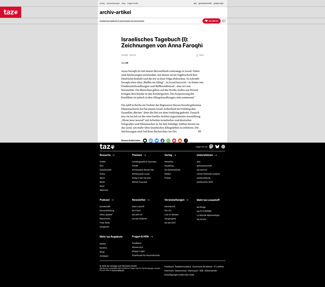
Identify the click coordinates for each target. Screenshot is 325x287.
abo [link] (195, 3)
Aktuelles (168, 161)
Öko (101, 165)
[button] (224, 21)
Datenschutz (181, 270)
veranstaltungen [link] (113, 3)
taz (107, 146)
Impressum (193, 270)
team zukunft (138, 206)
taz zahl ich (202, 169)
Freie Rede (105, 222)
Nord (102, 186)
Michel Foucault (139, 182)
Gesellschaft (105, 169)
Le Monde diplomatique (208, 215)
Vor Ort (167, 210)
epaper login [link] (218, 3)
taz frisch (136, 210)
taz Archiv (201, 219)
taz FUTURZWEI (204, 211)
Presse (167, 178)
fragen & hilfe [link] (132, 3)
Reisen (103, 243)
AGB (201, 270)
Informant (169, 270)
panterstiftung (203, 178)
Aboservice (137, 247)
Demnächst (169, 206)
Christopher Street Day (143, 169)
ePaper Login (138, 251)
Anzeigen (104, 256)
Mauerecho (105, 218)
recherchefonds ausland (208, 174)
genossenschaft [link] (205, 3)
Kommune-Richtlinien (202, 266)
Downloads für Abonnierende (146, 255)
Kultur (102, 174)
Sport (102, 178)
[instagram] (223, 148)
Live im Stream (171, 214)
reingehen (104, 226)
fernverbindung (107, 210)
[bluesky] (217, 148)
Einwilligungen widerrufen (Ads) (179, 274)
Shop (102, 252)
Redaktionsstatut (183, 266)
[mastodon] (211, 148)
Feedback (136, 243)
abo (198, 161)
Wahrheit (104, 190)
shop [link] (124, 3)
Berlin (102, 182)
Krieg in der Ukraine (141, 178)
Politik (103, 161)
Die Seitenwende (172, 169)
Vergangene (170, 218)
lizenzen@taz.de (118, 270)
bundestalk (105, 206)
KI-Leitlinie (219, 266)
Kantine (103, 248)
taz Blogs (201, 207)
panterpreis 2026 (205, 182)
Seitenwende (211, 270)
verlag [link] (102, 3)
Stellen (167, 174)
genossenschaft (204, 165)
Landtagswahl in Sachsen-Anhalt (144, 163)
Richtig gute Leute (141, 174)
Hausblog (169, 165)
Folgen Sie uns (201, 147)
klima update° (106, 214)
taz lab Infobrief (139, 218)
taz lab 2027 (170, 222)
